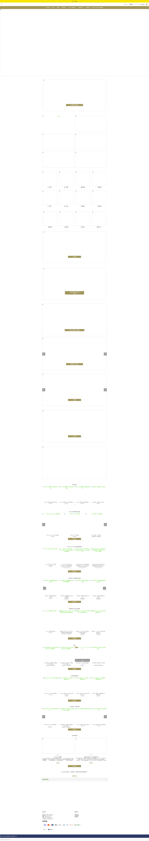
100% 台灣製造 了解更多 (74, 330)
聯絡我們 (88, 7)
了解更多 (74, 400)
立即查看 (74, 256)
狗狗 (53, 7)
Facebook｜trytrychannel (47, 817)
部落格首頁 (80, 7)
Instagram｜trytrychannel (47, 818)
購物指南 (76, 816)
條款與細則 (77, 815)
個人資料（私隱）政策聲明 (97, 7)
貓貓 (58, 7)
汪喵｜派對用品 (72, 7)
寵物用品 (64, 7)
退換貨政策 (77, 814)
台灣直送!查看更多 (74, 105)
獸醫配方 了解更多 (74, 364)
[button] (74, 779)
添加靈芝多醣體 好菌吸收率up (74, 292)
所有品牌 (48, 7)
